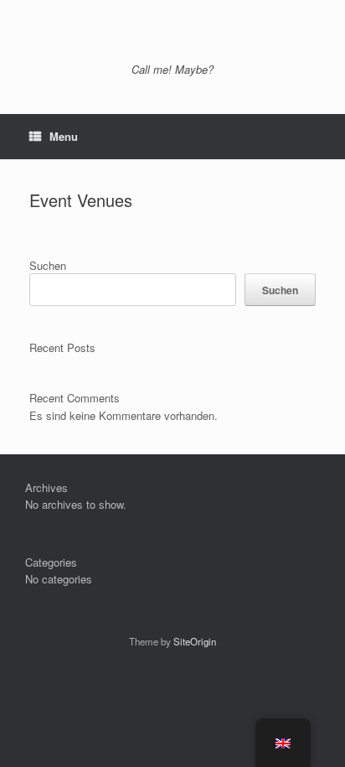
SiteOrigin (194, 641)
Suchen (47, 265)
